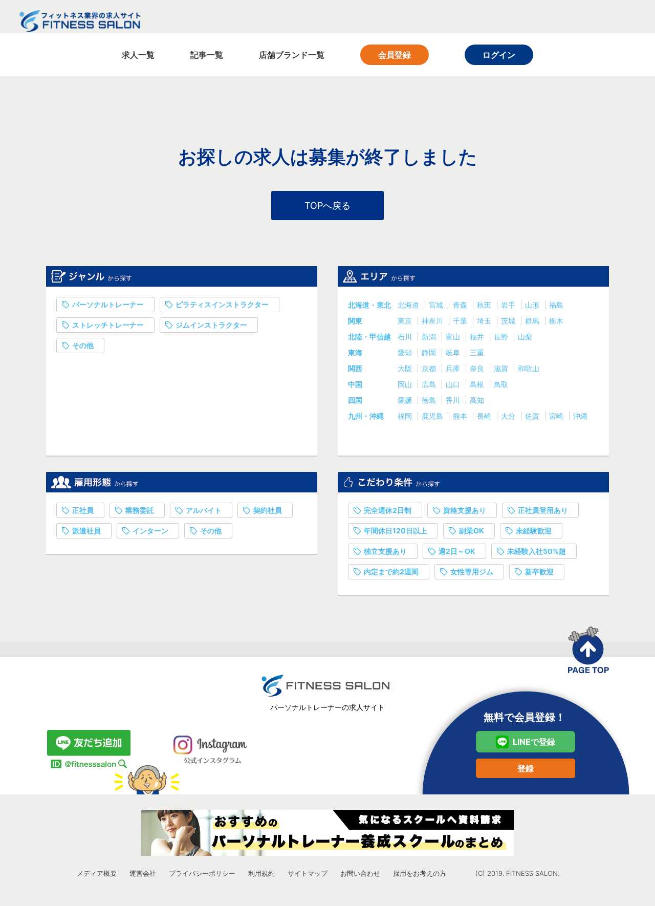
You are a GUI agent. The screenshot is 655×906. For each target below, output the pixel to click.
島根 (478, 384)
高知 (477, 400)
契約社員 (267, 510)
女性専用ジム (471, 571)
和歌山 (528, 368)
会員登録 (394, 55)
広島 (430, 384)
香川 (454, 400)
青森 (461, 304)
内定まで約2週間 (391, 571)
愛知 (406, 352)
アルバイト (204, 510)
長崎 (485, 416)
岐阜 (454, 352)
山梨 (525, 336)
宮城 (437, 304)
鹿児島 (433, 416)
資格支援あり (464, 510)
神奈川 (433, 320)
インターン (150, 530)
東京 (406, 320)
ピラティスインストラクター (222, 304)
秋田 (485, 304)
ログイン (499, 55)
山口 (454, 384)
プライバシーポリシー (202, 873)
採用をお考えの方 (419, 873)
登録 (525, 768)
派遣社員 (86, 530)
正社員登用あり (543, 510)
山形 (533, 304)
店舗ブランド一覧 (291, 55)
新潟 (430, 336)
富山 (454, 336)
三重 (477, 352)
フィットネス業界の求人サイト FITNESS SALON (79, 21)
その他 (83, 345)
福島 (556, 304)
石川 (406, 336)
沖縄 (580, 416)
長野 (502, 336)
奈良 (478, 368)
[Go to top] (588, 650)
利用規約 (261, 873)
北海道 (409, 304)
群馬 (533, 320)
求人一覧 (138, 55)
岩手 (509, 304)
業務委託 (139, 510)
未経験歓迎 (534, 530)
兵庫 (454, 368)
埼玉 (485, 320)
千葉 (461, 320)
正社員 (83, 510)
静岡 (430, 352)
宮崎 (557, 416)
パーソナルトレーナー (108, 304)
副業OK (471, 530)
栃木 (556, 320)
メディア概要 (97, 873)
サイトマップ (308, 873)
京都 (430, 368)
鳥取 (501, 384)
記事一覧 (206, 55)
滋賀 (502, 368)
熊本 (461, 416)
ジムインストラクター (211, 324)
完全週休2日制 (387, 510)
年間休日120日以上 (395, 530)
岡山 (406, 384)
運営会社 (142, 873)
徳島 (430, 400)
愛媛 (406, 400)
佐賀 (533, 416)
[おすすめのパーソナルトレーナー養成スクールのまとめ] (327, 833)
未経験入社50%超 (536, 551)
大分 (509, 416)
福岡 (406, 416)
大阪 (406, 368)
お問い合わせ (360, 873)
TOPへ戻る (327, 205)
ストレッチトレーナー (108, 324)
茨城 (509, 320)
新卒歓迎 (539, 571)
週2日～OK (457, 551)
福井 (478, 336)
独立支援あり (385, 551)
